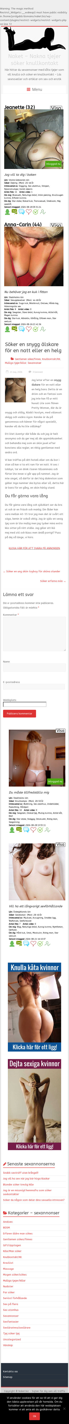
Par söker (9, 1292)
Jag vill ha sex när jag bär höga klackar (26, 1178)
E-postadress (11, 682)
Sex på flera (10, 1304)
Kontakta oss (10, 1371)
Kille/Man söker (12, 1251)
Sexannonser (34, 363)
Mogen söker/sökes (15, 1274)
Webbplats (9, 700)
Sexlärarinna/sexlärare (16, 1327)
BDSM (6, 1227)
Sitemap (7, 1377)
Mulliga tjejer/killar (15, 363)
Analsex (8, 1221)
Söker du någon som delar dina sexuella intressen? (34, 1200)
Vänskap (8, 1345)
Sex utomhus (11, 1309)
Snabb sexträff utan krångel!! (20, 1172)
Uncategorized (12, 1339)
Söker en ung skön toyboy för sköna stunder (31, 571)
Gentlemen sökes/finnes (28, 359)
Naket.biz (23, 1391)
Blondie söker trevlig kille (18, 1184)
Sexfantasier (11, 1321)
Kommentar (11, 614)
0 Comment (37, 372)
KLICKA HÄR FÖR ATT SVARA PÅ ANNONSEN (34, 548)
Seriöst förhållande (15, 1298)
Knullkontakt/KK (51, 359)
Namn (6, 661)
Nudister (8, 1286)
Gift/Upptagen (12, 1245)
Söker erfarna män (53, 581)
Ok (34, 1416)
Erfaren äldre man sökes (18, 1233)
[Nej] (64, 1408)
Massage (8, 1268)
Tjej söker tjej (11, 1333)
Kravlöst (8, 1262)
